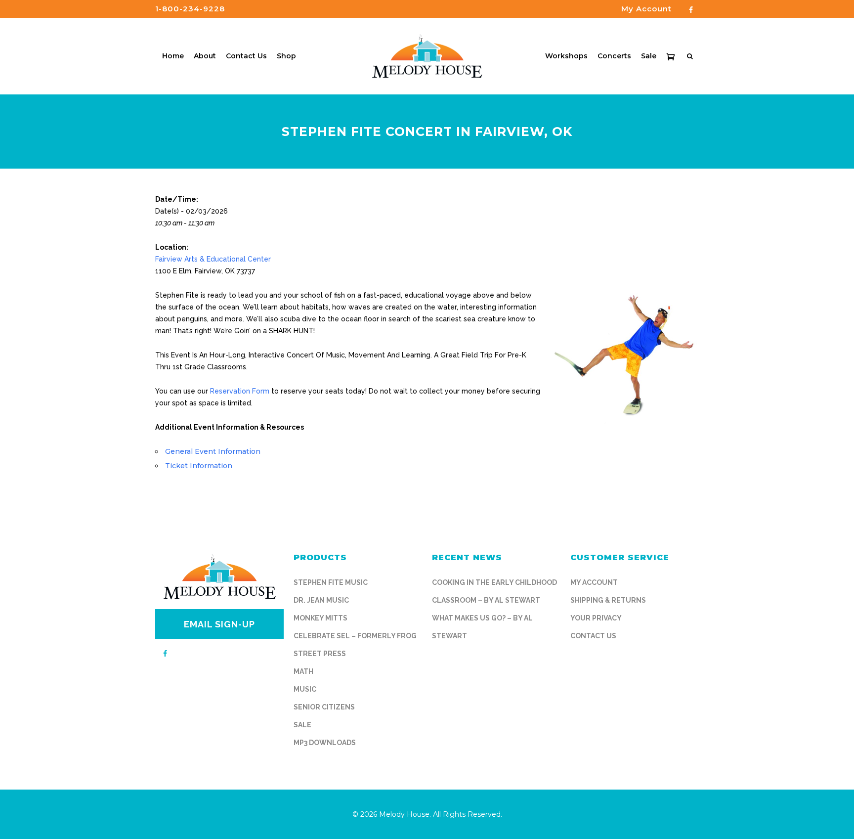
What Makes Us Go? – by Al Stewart (482, 627)
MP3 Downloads (325, 743)
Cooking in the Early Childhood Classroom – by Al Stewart (494, 591)
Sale (302, 725)
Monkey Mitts (320, 618)
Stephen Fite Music (331, 582)
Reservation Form (239, 391)
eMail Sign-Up (219, 624)
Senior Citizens (324, 707)
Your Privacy (596, 618)
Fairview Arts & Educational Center (213, 259)
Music (305, 689)
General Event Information (212, 451)
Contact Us (593, 636)
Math (303, 671)
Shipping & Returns (608, 600)
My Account (594, 582)
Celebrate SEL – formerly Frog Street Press (355, 645)
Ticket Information (198, 465)
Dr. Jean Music (321, 600)
